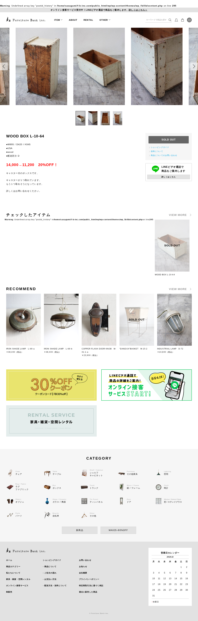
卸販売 (9, 592)
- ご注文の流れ (49, 573)
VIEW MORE (178, 214)
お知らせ (83, 566)
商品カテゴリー (13, 566)
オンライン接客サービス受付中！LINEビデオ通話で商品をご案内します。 (99, 10)
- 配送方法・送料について (55, 585)
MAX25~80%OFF (118, 530)
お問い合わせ (85, 560)
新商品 (79, 530)
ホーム (9, 560)
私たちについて (13, 573)
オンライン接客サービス (17, 585)
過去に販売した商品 (88, 592)
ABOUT (73, 20)
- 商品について (49, 566)
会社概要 (83, 573)
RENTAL (88, 20)
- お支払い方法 (49, 579)
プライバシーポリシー (89, 579)
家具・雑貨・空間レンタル (18, 579)
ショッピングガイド (52, 560)
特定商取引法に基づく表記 (91, 585)
